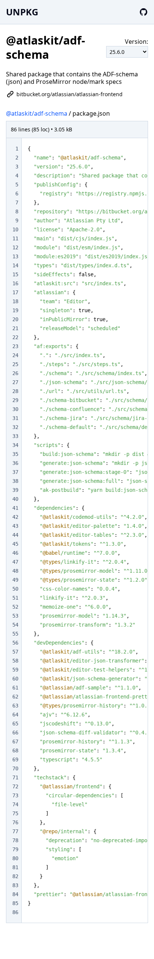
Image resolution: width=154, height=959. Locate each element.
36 (15, 463)
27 (15, 382)
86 (15, 912)
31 (15, 418)
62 (15, 697)
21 (15, 328)
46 (15, 553)
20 (15, 319)
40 (15, 499)
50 (15, 589)
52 (15, 607)
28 (15, 391)
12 (15, 247)
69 (15, 759)
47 (15, 562)
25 (15, 364)
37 (15, 472)
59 (15, 670)
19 (15, 310)
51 (15, 598)
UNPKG (22, 12)
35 (15, 454)
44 (15, 535)
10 (15, 229)
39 (15, 490)
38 (15, 481)
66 (15, 733)
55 (15, 634)
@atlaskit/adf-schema (36, 113)
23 (15, 346)
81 (15, 867)
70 (15, 768)
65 (15, 724)
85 (15, 903)
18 (15, 301)
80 (15, 858)
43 (15, 526)
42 (15, 517)
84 (15, 894)
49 (15, 580)
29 (15, 400)
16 (15, 283)
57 (15, 652)
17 (15, 292)
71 (15, 777)
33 (15, 436)
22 (15, 337)
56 (15, 643)
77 (15, 831)
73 (15, 795)
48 (15, 571)
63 (15, 706)
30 (15, 409)
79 (15, 849)
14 (15, 265)
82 (15, 876)
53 (15, 616)
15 (15, 274)
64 (15, 715)
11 (15, 238)
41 (15, 508)
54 (15, 625)
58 (15, 661)
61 (15, 688)
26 (15, 373)
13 (15, 256)
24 (15, 355)
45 (15, 544)
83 (15, 885)
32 (15, 427)
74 (15, 804)
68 (15, 751)
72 (15, 786)
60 (15, 679)
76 (15, 822)
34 (15, 445)
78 (15, 840)
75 (15, 813)
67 (15, 742)
